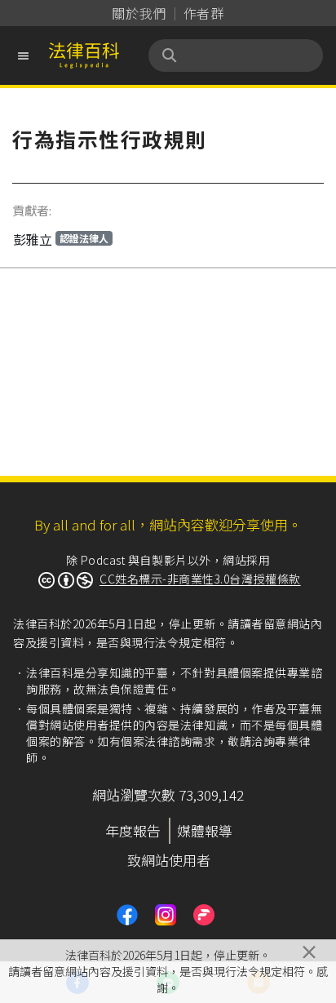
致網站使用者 (168, 860)
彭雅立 (60, 239)
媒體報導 (204, 830)
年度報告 (133, 830)
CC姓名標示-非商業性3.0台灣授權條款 (200, 578)
